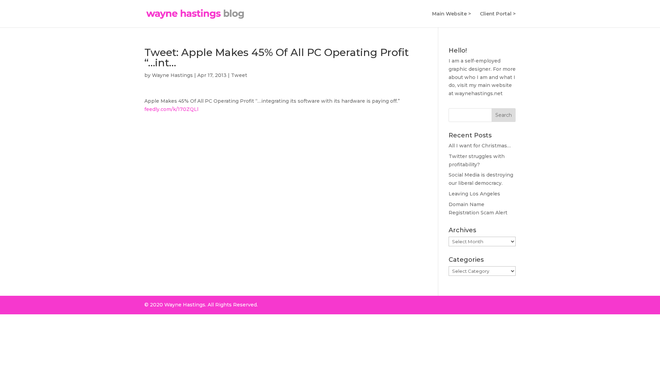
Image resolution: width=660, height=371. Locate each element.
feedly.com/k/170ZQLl (171, 109)
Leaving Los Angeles (474, 194)
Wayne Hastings (172, 75)
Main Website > (451, 14)
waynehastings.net (479, 93)
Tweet (239, 75)
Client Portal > (498, 14)
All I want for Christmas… (480, 146)
